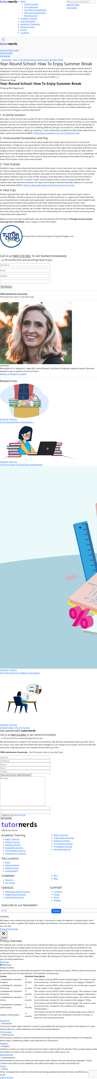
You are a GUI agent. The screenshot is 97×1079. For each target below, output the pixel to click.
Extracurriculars (27, 27)
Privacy (57, 894)
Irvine (7, 862)
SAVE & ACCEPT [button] (7, 1077)
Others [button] (3, 1066)
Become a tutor (31, 15)
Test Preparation (27, 21)
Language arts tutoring (15, 853)
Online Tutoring (31, 4)
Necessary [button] (4, 962)
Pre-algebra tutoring (63, 846)
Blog (15, 60)
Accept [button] (15, 929)
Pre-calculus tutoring (63, 843)
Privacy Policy (6, 929)
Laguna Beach (11, 871)
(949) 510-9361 (73, 5)
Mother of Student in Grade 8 (13, 374)
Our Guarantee (31, 7)
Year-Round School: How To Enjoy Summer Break (41, 60)
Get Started (72, 8)
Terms (56, 897)
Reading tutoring (12, 845)
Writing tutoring (12, 842)
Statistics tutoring (62, 840)
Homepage (6, 60)
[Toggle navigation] (3, 39)
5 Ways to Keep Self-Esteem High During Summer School (48, 185)
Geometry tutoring (62, 849)
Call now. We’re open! (9, 50)
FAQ (55, 875)
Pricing (23, 30)
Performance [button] (6, 1032)
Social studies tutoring (15, 850)
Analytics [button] (4, 1043)
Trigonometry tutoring (64, 838)
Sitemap (57, 900)
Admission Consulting (30, 24)
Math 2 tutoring (61, 835)
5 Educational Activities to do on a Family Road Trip (56, 133)
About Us (9, 880)
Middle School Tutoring (15, 894)
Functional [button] (4, 1020)
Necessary (6, 965)
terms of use (19, 815)
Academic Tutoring (28, 18)
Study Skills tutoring (14, 847)
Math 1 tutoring (12, 839)
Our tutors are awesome (35, 10)
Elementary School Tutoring (17, 891)
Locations (24, 32)
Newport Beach (12, 865)
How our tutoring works (35, 13)
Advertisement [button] (6, 1054)
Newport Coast (12, 868)
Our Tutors (10, 883)
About (23, 1)
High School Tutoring (14, 897)
